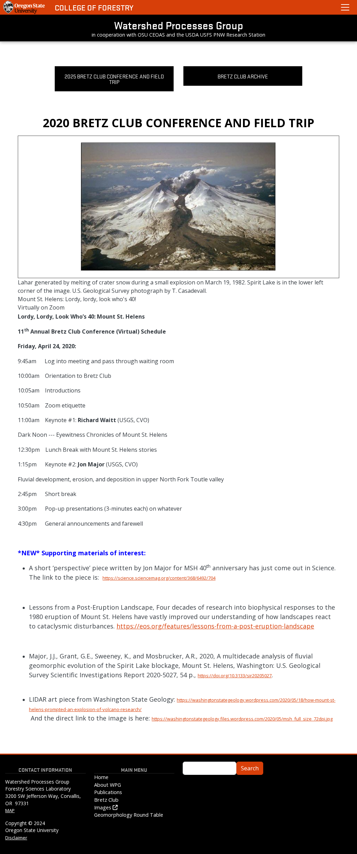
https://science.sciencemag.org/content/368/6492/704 (158, 578)
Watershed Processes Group (178, 25)
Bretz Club (106, 799)
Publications (108, 792)
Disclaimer (16, 837)
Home (101, 777)
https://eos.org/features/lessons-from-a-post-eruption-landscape (215, 626)
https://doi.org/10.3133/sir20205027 (235, 675)
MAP (10, 810)
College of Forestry (94, 7)
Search (250, 768)
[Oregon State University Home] (24, 7)
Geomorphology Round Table (128, 814)
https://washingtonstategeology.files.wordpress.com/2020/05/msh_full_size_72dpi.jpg (242, 719)
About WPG (107, 784)
